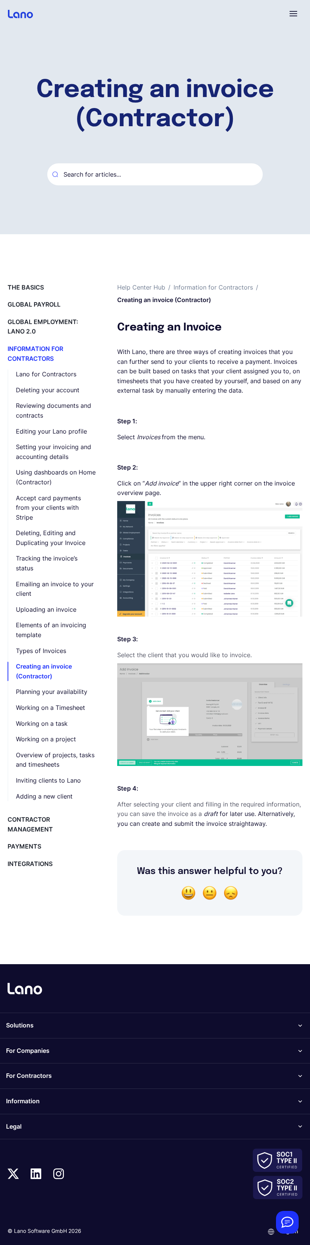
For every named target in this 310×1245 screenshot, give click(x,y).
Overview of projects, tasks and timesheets (55, 760)
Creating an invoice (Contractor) (44, 671)
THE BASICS (26, 287)
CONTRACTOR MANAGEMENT (30, 824)
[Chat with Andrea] (287, 1222)
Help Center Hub (141, 287)
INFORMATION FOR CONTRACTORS (35, 353)
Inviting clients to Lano (48, 780)
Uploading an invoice (46, 609)
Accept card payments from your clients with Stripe (48, 507)
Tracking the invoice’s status (47, 563)
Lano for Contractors (46, 374)
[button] (293, 14)
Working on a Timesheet (50, 707)
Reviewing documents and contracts (53, 410)
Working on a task (42, 723)
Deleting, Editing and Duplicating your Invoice (50, 538)
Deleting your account (47, 390)
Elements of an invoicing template (51, 630)
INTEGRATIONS (30, 864)
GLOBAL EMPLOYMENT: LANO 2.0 (43, 326)
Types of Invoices (41, 651)
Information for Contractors (213, 287)
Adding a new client (44, 796)
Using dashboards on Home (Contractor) (56, 477)
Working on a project (46, 739)
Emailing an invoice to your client (55, 589)
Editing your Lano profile (51, 431)
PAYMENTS (24, 846)
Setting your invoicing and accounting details (53, 451)
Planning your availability (51, 691)
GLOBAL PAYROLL (34, 304)
